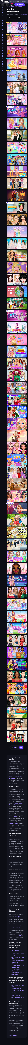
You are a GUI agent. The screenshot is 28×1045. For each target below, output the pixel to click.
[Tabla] (2, 64)
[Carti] (2, 37)
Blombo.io (15, 974)
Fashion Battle (13, 817)
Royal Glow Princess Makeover (18, 961)
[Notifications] (11, 4)
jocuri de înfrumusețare (14, 917)
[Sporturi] (2, 58)
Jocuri (8, 6)
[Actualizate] (2, 17)
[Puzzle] (2, 53)
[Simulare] (2, 56)
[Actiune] (2, 29)
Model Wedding (13, 872)
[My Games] (7, 4)
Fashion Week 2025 (18, 966)
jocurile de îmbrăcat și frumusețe (15, 777)
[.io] (2, 50)
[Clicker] (2, 40)
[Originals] (2, 20)
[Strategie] (2, 61)
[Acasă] (2, 7)
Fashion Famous (13, 823)
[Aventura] (2, 35)
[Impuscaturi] (2, 48)
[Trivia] (2, 66)
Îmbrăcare (19, 6)
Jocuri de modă (16, 926)
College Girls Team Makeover (18, 998)
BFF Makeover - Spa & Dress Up (18, 958)
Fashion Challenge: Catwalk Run (16, 804)
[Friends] (2, 4)
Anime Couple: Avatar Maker (16, 968)
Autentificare (20, 5)
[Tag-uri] (2, 70)
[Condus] (2, 43)
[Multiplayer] (2, 23)
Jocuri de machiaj (17, 928)
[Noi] (2, 12)
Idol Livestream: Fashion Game (17, 951)
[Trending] (2, 15)
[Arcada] (2, 32)
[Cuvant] (2, 45)
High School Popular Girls (18, 954)
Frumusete (13, 6)
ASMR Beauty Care (17, 972)
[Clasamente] (2, 25)
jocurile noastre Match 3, (16, 936)
